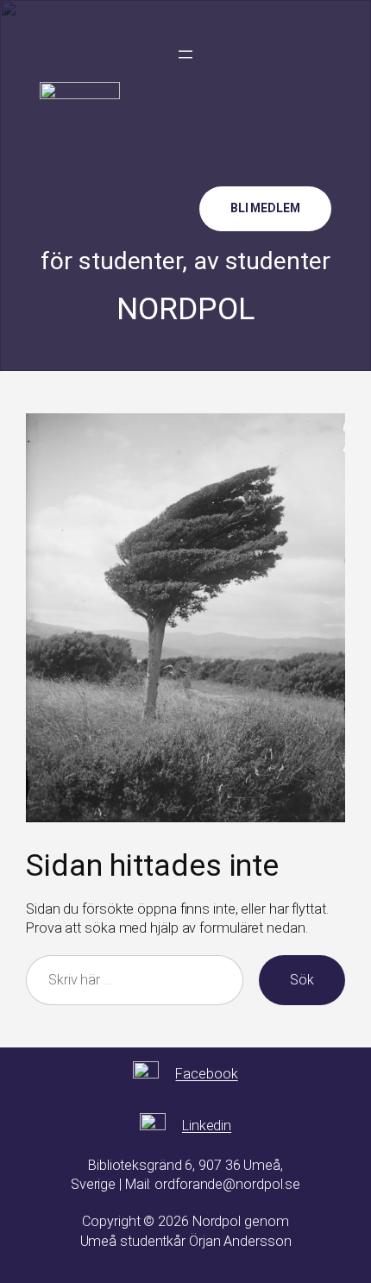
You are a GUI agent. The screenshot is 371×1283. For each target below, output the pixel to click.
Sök (302, 980)
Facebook (206, 1074)
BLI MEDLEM (265, 208)
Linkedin (206, 1125)
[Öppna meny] (185, 54)
